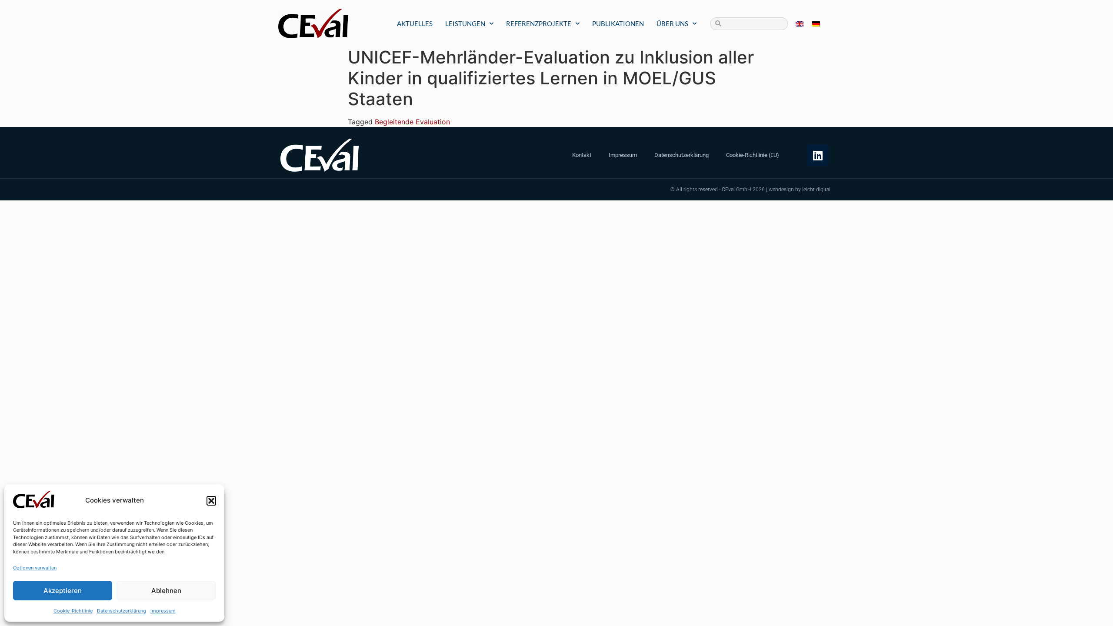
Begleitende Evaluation (412, 121)
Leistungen (465, 23)
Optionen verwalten (35, 568)
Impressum (163, 611)
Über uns (672, 23)
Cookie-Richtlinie (73, 611)
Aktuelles (415, 23)
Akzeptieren (62, 590)
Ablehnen (166, 590)
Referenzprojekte (538, 23)
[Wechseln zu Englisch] (799, 24)
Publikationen (618, 23)
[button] (211, 500)
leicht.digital (816, 189)
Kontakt (581, 155)
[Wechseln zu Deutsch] (816, 24)
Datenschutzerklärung (121, 611)
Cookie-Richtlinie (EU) (752, 155)
